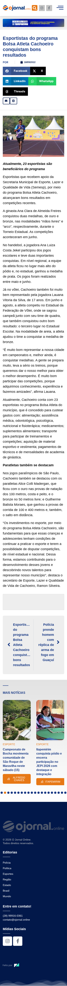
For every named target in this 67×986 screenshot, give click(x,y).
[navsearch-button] (34, 8)
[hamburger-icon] (60, 8)
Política (7, 868)
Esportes (8, 873)
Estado (7, 885)
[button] (16, 71)
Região (7, 879)
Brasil (6, 890)
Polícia (7, 862)
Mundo (7, 896)
